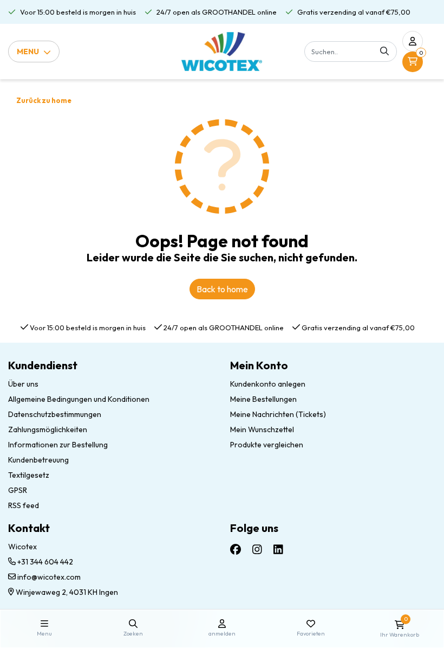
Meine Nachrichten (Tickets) (278, 414)
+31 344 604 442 (44, 562)
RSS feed (23, 505)
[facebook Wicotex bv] (235, 549)
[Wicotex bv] (221, 51)
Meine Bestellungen (263, 399)
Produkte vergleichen (266, 445)
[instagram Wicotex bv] (257, 549)
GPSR (17, 490)
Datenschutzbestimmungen (54, 414)
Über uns (23, 384)
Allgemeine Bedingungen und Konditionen (78, 399)
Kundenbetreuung (38, 460)
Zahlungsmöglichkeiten (47, 429)
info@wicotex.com (49, 577)
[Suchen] (384, 51)
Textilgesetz (28, 475)
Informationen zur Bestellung (58, 445)
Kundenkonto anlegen (267, 384)
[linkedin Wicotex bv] (278, 549)
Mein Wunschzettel (262, 429)
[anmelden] (412, 41)
